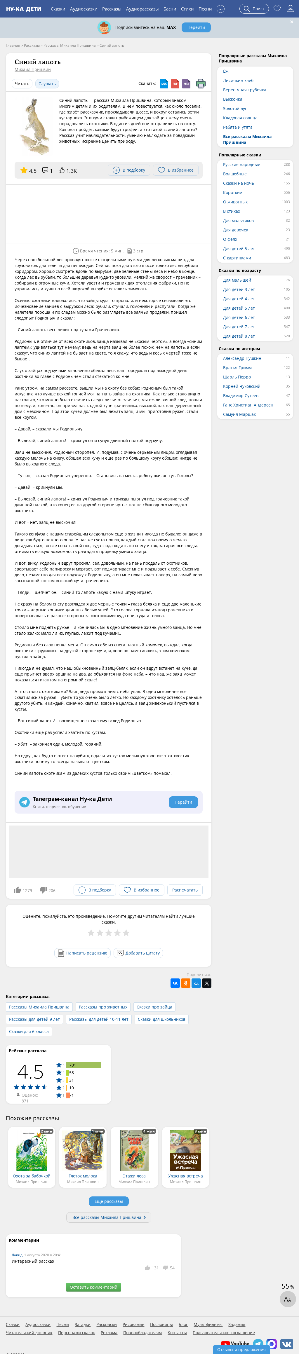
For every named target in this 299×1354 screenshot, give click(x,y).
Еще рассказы (109, 1201)
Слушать (47, 83)
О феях (230, 239)
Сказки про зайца (154, 1007)
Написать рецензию (86, 953)
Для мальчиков (238, 220)
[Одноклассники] (185, 983)
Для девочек (235, 230)
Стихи (187, 9)
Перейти (196, 27)
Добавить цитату (143, 953)
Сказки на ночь (238, 183)
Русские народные (241, 164)
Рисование (133, 1324)
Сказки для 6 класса (29, 1031)
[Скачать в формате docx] (164, 83)
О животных (235, 202)
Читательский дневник (29, 1333)
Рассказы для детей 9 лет (34, 1019)
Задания (236, 1324)
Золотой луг (235, 108)
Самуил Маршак (239, 414)
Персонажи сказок (76, 1333)
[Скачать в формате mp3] (186, 83)
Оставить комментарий (93, 1287)
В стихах (231, 211)
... (220, 8)
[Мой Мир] (196, 983)
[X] (206, 983)
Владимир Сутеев (240, 395)
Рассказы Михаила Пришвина (39, 1007)
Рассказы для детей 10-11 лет (98, 1019)
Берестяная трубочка (244, 90)
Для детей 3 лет (239, 289)
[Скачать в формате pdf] (175, 83)
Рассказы (111, 9)
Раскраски (106, 1324)
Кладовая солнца (240, 118)
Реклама (109, 1333)
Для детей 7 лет (239, 326)
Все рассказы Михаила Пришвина (106, 1217)
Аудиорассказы (142, 9)
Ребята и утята (238, 127)
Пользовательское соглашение (224, 1333)
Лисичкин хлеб (238, 80)
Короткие (232, 192)
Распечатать (185, 890)
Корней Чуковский (241, 386)
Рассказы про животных (103, 1007)
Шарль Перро (237, 377)
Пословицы (161, 1324)
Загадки (83, 1324)
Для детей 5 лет (239, 248)
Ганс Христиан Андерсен (248, 405)
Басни (170, 9)
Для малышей (237, 280)
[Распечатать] (201, 83)
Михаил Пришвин (33, 69)
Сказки (58, 9)
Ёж (225, 71)
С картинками (237, 258)
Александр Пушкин (242, 358)
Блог (183, 1324)
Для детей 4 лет (239, 298)
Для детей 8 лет (239, 336)
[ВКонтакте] (175, 983)
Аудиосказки (84, 9)
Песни (205, 9)
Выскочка (232, 99)
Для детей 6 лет (239, 317)
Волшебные (235, 174)
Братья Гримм (237, 367)
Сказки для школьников (161, 1019)
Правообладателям (142, 1333)
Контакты (177, 1333)
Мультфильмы (208, 1324)
